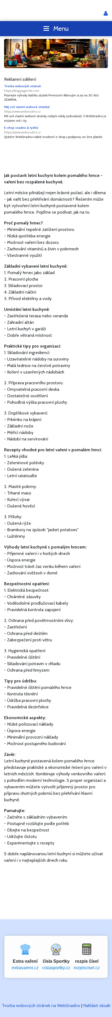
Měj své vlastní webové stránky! (27, 109)
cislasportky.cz (56, 967)
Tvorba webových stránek (22, 88)
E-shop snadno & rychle (22, 130)
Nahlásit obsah (96, 1005)
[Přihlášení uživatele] (106, 13)
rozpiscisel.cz (87, 967)
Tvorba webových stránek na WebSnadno (41, 1005)
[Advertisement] (58, 155)
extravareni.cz (25, 967)
